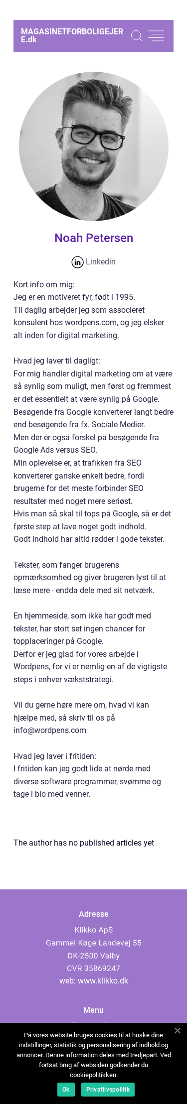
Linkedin (100, 261)
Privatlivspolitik (108, 1089)
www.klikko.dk (103, 980)
